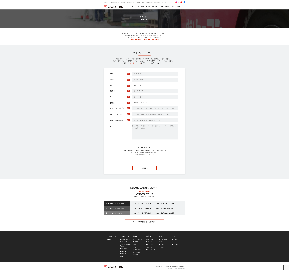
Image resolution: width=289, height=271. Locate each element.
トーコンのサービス (125, 236)
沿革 (135, 244)
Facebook (176, 247)
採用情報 (167, 6)
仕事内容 (149, 242)
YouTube (176, 244)
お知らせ (163, 244)
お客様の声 (123, 251)
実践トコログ (164, 242)
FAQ (122, 256)
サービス (148, 6)
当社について (150, 239)
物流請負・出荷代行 (126, 239)
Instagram (176, 239)
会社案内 (160, 6)
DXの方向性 (137, 252)
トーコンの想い (138, 239)
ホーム (133, 6)
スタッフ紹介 (137, 249)
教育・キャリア (151, 244)
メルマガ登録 (164, 239)
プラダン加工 (124, 242)
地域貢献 (136, 254)
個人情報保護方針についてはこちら (144, 154)
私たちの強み (140, 6)
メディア (136, 247)
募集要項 (149, 247)
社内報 (162, 247)
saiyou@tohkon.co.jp (135, 63)
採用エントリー (151, 249)
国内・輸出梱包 (124, 248)
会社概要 (136, 242)
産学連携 (154, 6)
